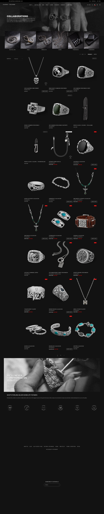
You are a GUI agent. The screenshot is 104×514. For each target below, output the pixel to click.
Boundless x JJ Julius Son (55, 346)
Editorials (94, 1)
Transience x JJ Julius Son (55, 198)
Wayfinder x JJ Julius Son (30, 235)
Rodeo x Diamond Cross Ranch (31, 125)
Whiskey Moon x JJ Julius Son (56, 309)
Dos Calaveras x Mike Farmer (31, 88)
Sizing (56, 446)
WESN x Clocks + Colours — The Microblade (34, 161)
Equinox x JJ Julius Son (78, 235)
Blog (31, 446)
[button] (31, 5)
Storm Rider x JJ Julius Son (55, 235)
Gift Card (99, 1)
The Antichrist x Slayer (30, 309)
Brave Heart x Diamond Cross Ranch (58, 88)
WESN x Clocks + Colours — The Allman (82, 125)
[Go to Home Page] (9, 5)
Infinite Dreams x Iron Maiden (80, 272)
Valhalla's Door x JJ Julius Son (31, 198)
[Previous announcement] (3, 1)
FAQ (90, 1)
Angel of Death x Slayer (79, 309)
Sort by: (9, 58)
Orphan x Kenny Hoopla (55, 161)
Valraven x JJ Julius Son (79, 161)
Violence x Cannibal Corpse (31, 272)
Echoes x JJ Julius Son (29, 346)
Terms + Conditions (71, 446)
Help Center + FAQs (37, 446)
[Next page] (64, 355)
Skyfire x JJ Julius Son (78, 346)
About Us (26, 446)
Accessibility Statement (52, 449)
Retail (78, 446)
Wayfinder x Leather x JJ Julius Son (81, 198)
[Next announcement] (6, 1)
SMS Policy (62, 446)
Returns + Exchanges (49, 446)
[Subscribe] (58, 485)
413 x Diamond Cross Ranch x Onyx (81, 88)
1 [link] (57, 355)
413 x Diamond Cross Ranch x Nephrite (58, 125)
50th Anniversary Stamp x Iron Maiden (58, 272)
